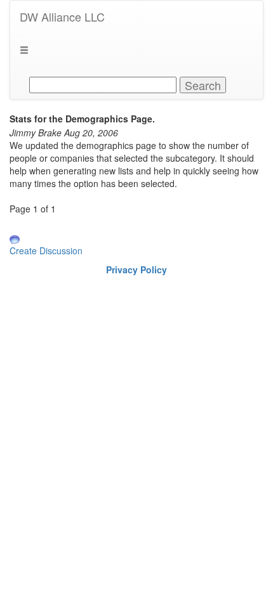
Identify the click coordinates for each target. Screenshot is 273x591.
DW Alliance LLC (62, 16)
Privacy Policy (136, 269)
